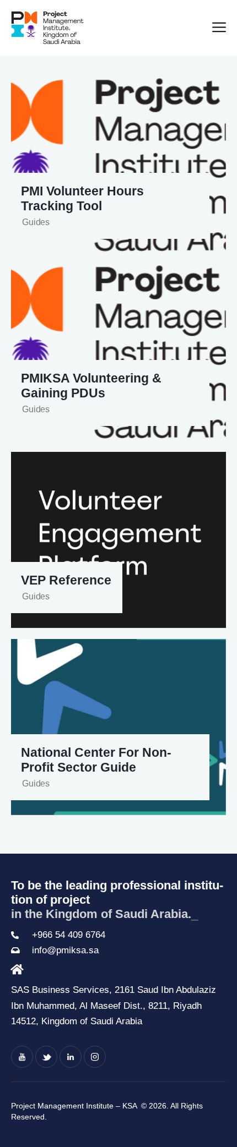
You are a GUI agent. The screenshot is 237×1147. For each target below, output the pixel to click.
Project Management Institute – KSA (75, 1105)
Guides (36, 222)
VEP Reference (66, 580)
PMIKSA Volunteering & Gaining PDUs (91, 386)
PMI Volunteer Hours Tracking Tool (82, 198)
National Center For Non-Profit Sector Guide (96, 760)
